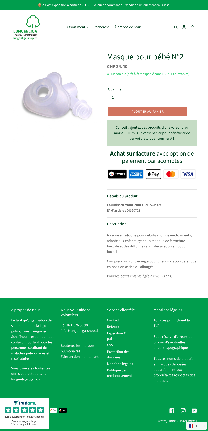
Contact (113, 320)
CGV (110, 345)
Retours (113, 326)
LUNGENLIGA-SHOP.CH (182, 421)
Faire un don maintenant (80, 356)
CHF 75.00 (152, 133)
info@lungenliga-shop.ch (80, 330)
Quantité (114, 89)
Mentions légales (120, 363)
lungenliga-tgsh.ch (25, 379)
